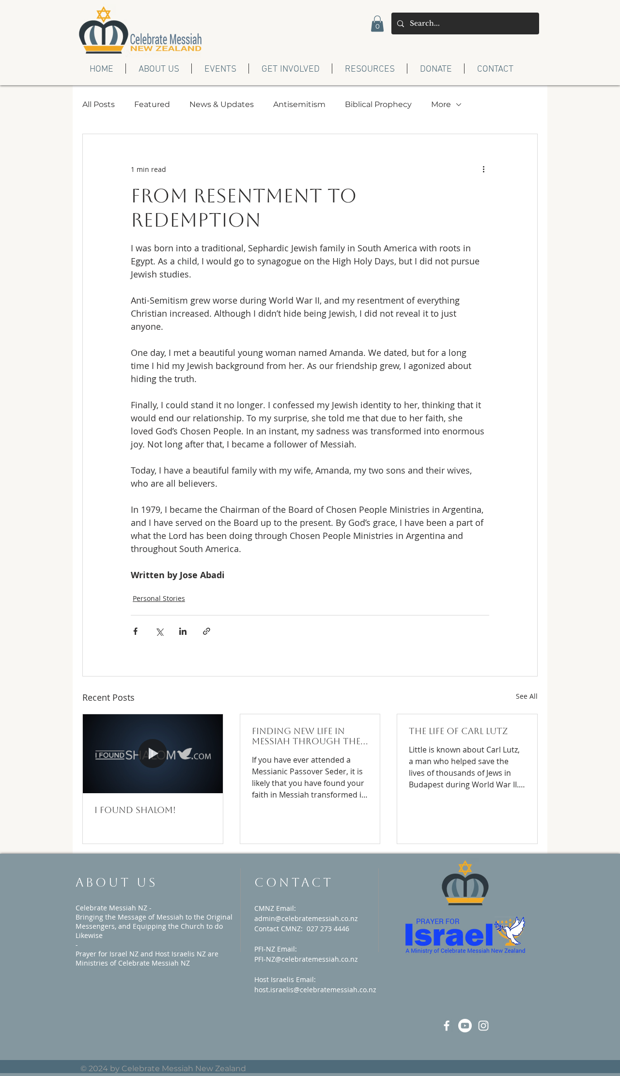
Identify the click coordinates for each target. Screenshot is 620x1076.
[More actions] (483, 169)
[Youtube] (465, 1025)
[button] (377, 23)
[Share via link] (206, 631)
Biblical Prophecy (378, 104)
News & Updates (221, 104)
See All (527, 696)
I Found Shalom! (135, 810)
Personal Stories (159, 598)
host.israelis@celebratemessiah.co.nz (315, 989)
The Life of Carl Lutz (458, 731)
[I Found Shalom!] (153, 753)
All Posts (98, 104)
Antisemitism (299, 104)
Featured (152, 104)
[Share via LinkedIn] (182, 631)
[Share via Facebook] (135, 631)
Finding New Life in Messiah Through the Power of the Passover (308, 736)
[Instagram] (483, 1025)
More (441, 104)
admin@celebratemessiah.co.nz (306, 918)
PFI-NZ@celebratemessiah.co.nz (306, 959)
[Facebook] (446, 1025)
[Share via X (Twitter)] (159, 631)
